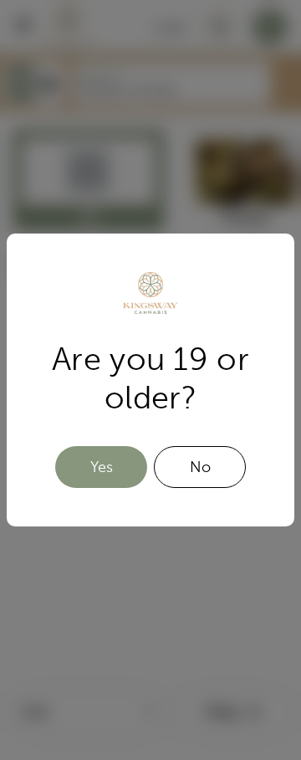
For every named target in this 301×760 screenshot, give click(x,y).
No (200, 467)
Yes (101, 467)
